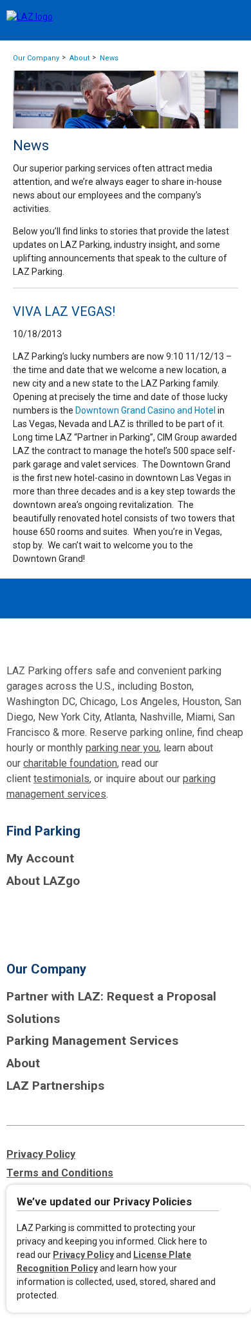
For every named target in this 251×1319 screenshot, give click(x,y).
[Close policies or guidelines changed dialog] (236, 1204)
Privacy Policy (83, 1255)
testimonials (61, 779)
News (109, 58)
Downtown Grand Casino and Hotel (145, 410)
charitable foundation (70, 763)
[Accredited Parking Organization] (54, 920)
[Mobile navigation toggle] (230, 21)
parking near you (122, 748)
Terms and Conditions (59, 1173)
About (79, 58)
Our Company (36, 58)
